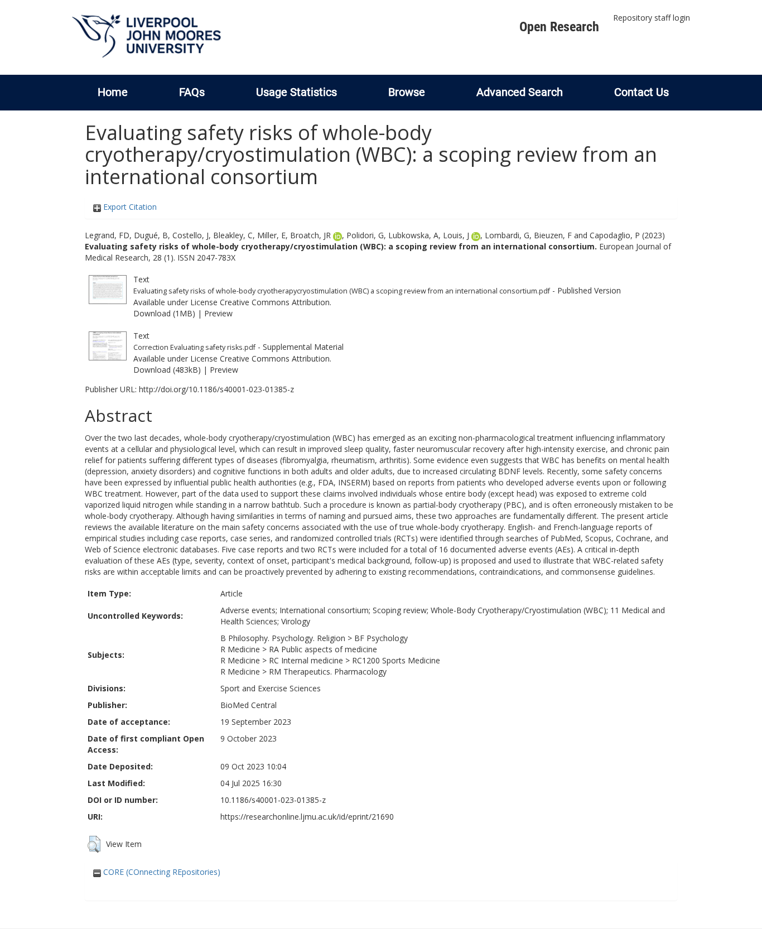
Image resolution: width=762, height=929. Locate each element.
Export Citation (129, 206)
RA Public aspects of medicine (323, 649)
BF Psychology (381, 638)
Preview (218, 313)
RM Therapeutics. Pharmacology (328, 671)
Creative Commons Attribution (275, 302)
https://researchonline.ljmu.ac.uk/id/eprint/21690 (307, 816)
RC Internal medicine (306, 660)
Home (113, 92)
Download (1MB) (164, 313)
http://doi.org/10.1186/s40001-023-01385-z (216, 389)
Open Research (559, 27)
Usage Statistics (296, 92)
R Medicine (240, 649)
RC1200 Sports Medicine (396, 660)
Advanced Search (519, 92)
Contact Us (641, 92)
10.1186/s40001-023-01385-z (273, 800)
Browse (406, 92)
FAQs (192, 92)
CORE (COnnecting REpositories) (160, 872)
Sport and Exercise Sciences (270, 688)
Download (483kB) (167, 369)
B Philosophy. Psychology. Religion (282, 638)
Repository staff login (651, 17)
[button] (94, 844)
